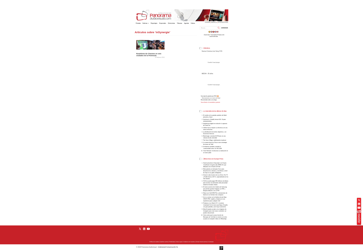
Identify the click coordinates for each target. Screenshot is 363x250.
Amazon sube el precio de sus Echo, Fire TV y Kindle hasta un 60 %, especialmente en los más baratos (215, 176)
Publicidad (172, 241)
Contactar (211, 241)
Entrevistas (171, 23)
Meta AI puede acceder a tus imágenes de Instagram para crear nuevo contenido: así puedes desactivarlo (214, 211)
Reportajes (154, 23)
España (207, 22)
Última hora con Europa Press (213, 159)
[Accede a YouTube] (359, 207)
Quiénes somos (164, 241)
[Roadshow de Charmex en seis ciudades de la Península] (152, 44)
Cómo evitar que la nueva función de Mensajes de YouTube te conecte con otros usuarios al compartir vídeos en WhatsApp (215, 216)
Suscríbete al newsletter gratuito (210, 102)
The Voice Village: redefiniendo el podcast (214, 140)
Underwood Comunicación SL (168, 247)
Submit (218, 28)
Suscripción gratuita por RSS (209, 96)
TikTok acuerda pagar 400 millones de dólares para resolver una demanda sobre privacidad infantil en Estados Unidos (215, 182)
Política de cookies (154, 241)
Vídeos (193, 23)
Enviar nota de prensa (201, 241)
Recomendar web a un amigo (209, 100)
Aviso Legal (179, 241)
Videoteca (206, 48)
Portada (138, 22)
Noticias (145, 23)
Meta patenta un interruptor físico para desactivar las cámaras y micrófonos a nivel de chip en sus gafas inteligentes (215, 170)
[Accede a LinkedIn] (359, 203)
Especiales (162, 23)
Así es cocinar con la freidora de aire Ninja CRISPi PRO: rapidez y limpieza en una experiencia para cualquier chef (214, 199)
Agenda (186, 23)
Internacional (223, 22)
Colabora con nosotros (189, 241)
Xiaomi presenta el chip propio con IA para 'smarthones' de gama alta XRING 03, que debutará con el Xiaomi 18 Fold (214, 164)
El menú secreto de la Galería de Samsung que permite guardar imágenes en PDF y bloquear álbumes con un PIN (215, 188)
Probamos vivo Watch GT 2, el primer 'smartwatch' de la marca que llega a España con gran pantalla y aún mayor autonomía (215, 204)
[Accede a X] (359, 200)
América (214, 22)
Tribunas (179, 23)
